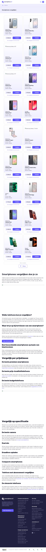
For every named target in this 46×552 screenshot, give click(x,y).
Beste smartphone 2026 (36, 513)
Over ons (34, 523)
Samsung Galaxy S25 (22, 522)
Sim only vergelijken (36, 500)
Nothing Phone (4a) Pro (22, 527)
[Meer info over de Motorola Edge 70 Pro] (33, 213)
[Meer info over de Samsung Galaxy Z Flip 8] (13, 131)
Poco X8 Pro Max (21, 523)
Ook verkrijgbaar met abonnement (13, 40)
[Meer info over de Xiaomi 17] (13, 186)
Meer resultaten (23, 262)
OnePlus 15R (20, 525)
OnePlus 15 (20, 509)
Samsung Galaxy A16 (22, 542)
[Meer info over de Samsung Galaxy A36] (13, 213)
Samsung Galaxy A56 (22, 539)
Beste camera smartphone (37, 516)
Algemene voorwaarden (37, 528)
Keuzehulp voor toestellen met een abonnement (27, 478)
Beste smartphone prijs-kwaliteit (36, 518)
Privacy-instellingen (36, 530)
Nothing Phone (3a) (22, 536)
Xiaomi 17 (20, 511)
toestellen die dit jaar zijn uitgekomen (35, 489)
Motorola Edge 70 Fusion (23, 541)
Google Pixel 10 (21, 520)
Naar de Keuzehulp (7, 341)
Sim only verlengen (36, 503)
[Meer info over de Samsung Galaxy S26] (33, 49)
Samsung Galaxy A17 (22, 531)
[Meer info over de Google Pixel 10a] (33, 104)
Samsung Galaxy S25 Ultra (23, 512)
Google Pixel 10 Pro (22, 508)
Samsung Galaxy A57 (22, 519)
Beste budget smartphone (37, 514)
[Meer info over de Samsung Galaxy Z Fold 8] (33, 131)
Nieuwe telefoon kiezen (36, 508)
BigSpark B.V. (17, 549)
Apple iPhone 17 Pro (22, 503)
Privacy (33, 526)
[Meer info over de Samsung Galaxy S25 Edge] (33, 186)
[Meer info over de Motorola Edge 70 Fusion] (13, 241)
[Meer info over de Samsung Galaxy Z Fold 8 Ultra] (33, 159)
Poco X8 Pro (20, 534)
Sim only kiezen (35, 511)
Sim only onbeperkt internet (37, 502)
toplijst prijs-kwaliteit (6, 376)
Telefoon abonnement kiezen (38, 509)
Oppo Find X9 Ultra (21, 506)
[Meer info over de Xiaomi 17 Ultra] (33, 241)
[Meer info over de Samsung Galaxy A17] (13, 77)
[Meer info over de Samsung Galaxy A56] (13, 159)
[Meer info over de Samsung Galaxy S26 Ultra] (33, 22)
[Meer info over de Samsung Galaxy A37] (13, 104)
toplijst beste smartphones (8, 368)
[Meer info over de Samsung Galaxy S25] (13, 22)
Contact (33, 525)
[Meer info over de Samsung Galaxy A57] (13, 49)
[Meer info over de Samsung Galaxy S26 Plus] (33, 77)
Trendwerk (25, 549)
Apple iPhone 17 (21, 505)
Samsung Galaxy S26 (22, 502)
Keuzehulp (30, 336)
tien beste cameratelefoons (22, 440)
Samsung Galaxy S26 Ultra (23, 500)
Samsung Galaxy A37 (22, 533)
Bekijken (17, 37)
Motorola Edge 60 (21, 538)
